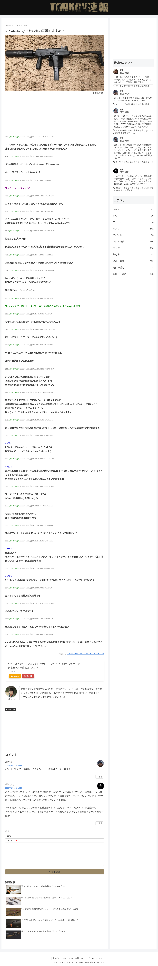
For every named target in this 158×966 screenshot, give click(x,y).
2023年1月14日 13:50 (13, 788)
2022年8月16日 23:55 (13, 765)
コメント (11, 840)
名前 (7, 831)
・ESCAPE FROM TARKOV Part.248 (85, 653)
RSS (71, 958)
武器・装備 (11, 709)
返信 (100, 777)
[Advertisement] (54, 113)
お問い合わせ (80, 958)
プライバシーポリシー (96, 958)
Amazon (15, 676)
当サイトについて (60, 958)
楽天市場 (28, 676)
